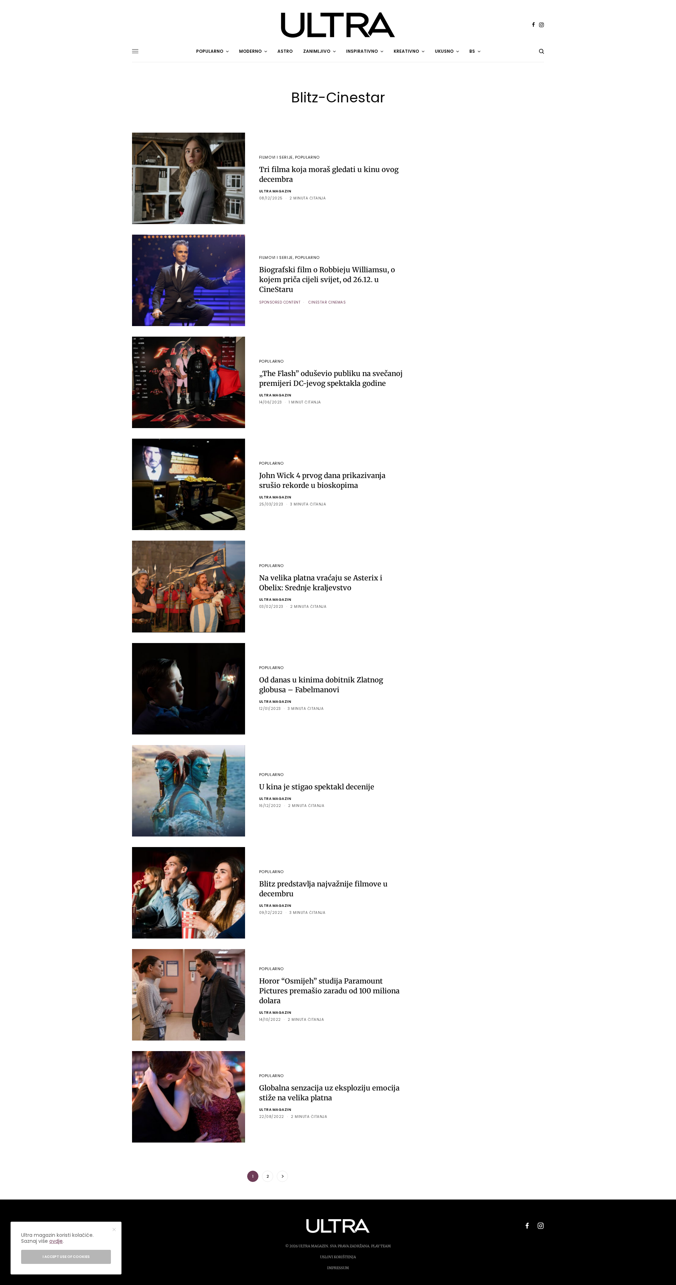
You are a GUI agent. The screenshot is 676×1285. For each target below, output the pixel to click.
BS (472, 51)
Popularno (307, 157)
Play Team (381, 1246)
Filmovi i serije (276, 157)
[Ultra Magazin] (338, 25)
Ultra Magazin (275, 191)
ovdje (56, 1241)
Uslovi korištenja (338, 1257)
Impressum (338, 1268)
